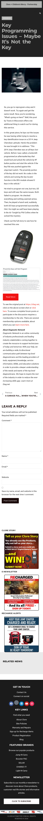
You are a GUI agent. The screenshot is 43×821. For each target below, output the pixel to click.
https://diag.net (32, 304)
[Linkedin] (21, 703)
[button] (40, 13)
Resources (7, 18)
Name (5, 456)
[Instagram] (32, 703)
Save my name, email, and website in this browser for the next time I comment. (19, 493)
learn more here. (22, 325)
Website (5, 477)
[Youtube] (26, 703)
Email (5, 467)
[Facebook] (11, 703)
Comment (7, 420)
